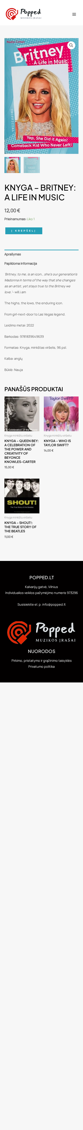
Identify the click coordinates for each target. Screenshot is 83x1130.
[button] (71, 45)
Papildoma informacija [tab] (20, 263)
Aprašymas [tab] (12, 254)
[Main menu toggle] (74, 14)
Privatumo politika (41, 666)
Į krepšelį (23, 230)
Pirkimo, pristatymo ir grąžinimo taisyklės (42, 660)
